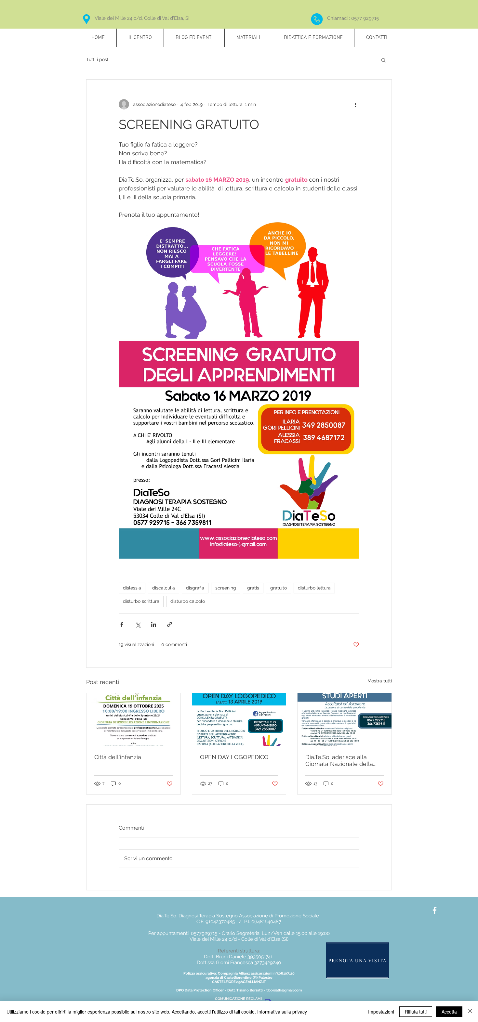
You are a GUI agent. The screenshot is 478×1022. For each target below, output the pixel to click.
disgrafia (195, 587)
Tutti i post (97, 59)
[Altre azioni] (355, 104)
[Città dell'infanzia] (133, 719)
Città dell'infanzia (117, 757)
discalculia (163, 587)
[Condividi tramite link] (169, 624)
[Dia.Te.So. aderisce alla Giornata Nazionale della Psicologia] (345, 719)
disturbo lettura (314, 587)
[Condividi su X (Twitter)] (138, 624)
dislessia (132, 587)
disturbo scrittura (141, 601)
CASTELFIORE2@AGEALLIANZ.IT (239, 982)
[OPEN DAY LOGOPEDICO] (239, 719)
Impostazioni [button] (381, 1011)
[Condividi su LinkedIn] (154, 624)
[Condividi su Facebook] (122, 624)
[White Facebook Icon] (434, 910)
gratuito (278, 587)
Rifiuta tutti (416, 1011)
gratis (253, 587)
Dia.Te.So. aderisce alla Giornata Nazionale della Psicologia (339, 760)
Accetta (449, 1011)
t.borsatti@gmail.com (284, 990)
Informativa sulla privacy (282, 1011)
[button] (383, 59)
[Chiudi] (470, 1011)
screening (225, 587)
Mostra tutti (379, 680)
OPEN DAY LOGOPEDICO (234, 757)
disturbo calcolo (187, 601)
